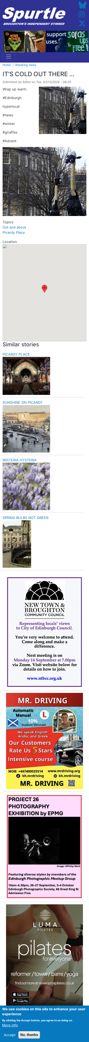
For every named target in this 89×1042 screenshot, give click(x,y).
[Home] (34, 16)
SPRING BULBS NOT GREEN (25, 517)
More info (10, 1025)
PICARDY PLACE (16, 354)
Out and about (14, 227)
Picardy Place (14, 232)
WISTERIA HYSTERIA (20, 460)
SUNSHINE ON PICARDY (23, 402)
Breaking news (25, 65)
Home (7, 65)
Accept (10, 1035)
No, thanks (29, 1035)
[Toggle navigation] (9, 56)
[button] (44, 289)
